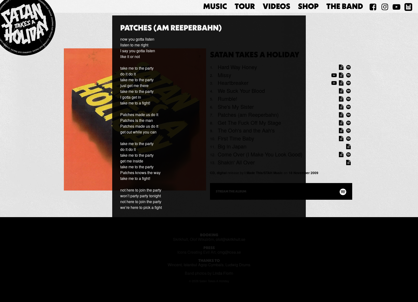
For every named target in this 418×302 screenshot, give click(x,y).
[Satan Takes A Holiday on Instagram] (385, 6)
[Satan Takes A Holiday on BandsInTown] (408, 6)
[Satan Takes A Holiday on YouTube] (396, 6)
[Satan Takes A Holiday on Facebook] (373, 6)
